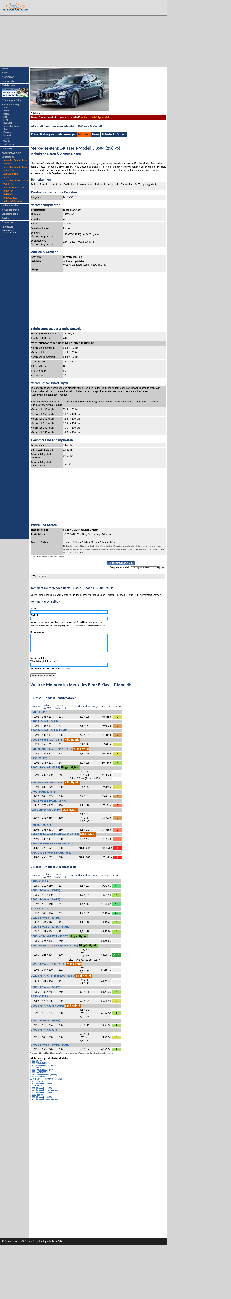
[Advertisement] (83, 41)
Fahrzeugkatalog (10, 105)
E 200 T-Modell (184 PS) (44, 721)
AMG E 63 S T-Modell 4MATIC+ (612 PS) (53, 853)
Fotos (34, 134)
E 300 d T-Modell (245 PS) (45, 987)
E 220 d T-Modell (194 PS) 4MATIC (50, 927)
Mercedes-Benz (11, 126)
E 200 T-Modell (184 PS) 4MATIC (49, 730)
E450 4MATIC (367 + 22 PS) (46, 810)
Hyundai (7, 123)
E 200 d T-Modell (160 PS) (45, 899)
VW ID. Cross (9, 184)
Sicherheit (107, 134)
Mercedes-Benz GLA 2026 (15, 181)
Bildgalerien (8, 157)
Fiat (5, 117)
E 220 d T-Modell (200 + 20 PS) (48, 964)
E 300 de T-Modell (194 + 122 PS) (49, 936)
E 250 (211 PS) (39, 758)
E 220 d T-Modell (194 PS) (45, 918)
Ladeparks (7, 148)
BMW (6, 111)
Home (5, 68)
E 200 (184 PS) (39, 712)
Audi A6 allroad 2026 (13, 187)
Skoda (6, 138)
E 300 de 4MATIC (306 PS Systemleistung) (54, 945)
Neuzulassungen (10, 210)
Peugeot (7, 132)
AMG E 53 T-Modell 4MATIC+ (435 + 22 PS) (55, 834)
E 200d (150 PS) (40, 881)
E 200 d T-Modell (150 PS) (45, 890)
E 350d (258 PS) (40, 996)
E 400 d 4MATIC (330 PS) (45, 1030)
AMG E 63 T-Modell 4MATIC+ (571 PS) (52, 843)
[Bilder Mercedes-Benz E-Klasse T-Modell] (69, 110)
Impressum (7, 227)
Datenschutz (8, 222)
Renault (7, 135)
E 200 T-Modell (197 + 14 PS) (47, 740)
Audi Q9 (7, 177)
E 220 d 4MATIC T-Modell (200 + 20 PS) (53, 976)
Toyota (6, 141)
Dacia (6, 114)
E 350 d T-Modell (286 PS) (45, 1020)
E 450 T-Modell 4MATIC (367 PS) (49, 801)
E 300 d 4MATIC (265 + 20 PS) (47, 1006)
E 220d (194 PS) (40, 908)
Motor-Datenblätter (12, 153)
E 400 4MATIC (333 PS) (43, 792)
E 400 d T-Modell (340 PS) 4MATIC (50, 1045)
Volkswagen (9, 144)
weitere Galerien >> (12, 201)
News (5, 73)
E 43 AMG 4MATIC (41, 825)
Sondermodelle (10, 214)
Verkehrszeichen (10, 205)
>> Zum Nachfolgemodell (95, 117)
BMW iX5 (8, 194)
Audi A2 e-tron (10, 174)
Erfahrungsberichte (12, 100)
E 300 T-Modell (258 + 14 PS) (47, 782)
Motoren (83, 134)
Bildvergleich (48, 134)
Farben (121, 134)
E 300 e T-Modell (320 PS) (45, 767)
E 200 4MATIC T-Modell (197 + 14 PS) (52, 749)
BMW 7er (8, 191)
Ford (5, 120)
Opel (5, 129)
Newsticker (8, 77)
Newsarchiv (8, 81)
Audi (5, 108)
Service (5, 218)
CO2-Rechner (9, 85)
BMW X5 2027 (10, 198)
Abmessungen (67, 134)
